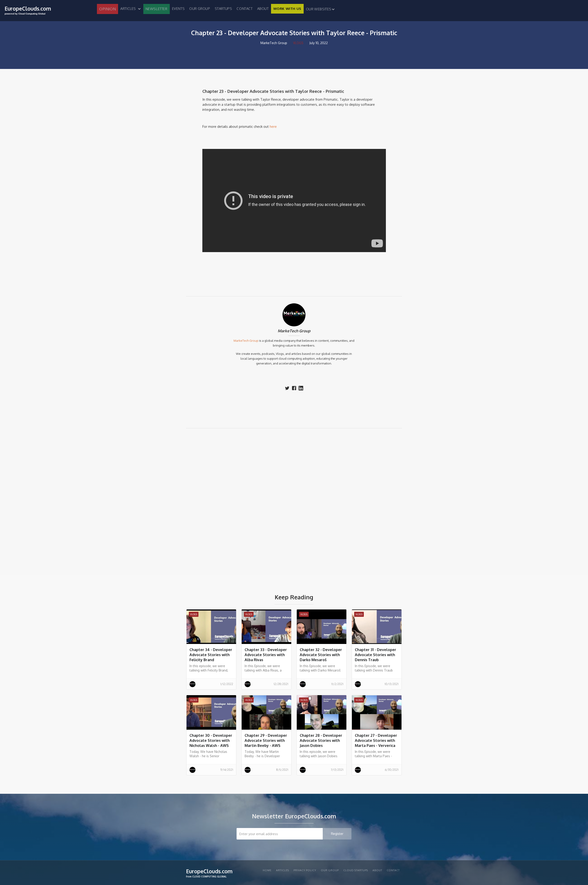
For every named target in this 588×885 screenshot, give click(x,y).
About (263, 8)
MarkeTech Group (294, 331)
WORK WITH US (287, 8)
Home (267, 870)
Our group (199, 8)
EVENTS (178, 8)
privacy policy (305, 870)
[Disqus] (294, 497)
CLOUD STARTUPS (355, 870)
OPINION (107, 9)
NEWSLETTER (156, 9)
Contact (244, 8)
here (273, 126)
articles (282, 870)
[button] (130, 9)
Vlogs (298, 43)
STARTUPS (223, 8)
